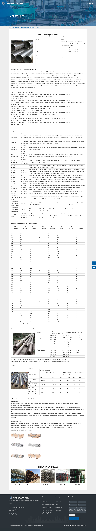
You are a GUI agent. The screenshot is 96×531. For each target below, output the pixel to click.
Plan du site (57, 512)
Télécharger (72, 514)
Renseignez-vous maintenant (75, 518)
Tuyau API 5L (18, 484)
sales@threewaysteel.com (14, 509)
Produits (55, 2)
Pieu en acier (44, 502)
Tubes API (77, 484)
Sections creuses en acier (46, 507)
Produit (56, 504)
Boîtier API (62, 484)
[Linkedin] (13, 514)
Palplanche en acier (48, 484)
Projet (60, 2)
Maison (31, 2)
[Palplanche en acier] (48, 476)
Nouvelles (48, 2)
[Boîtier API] (63, 476)
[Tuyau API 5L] (18, 476)
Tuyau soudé (44, 501)
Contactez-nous (33, 5)
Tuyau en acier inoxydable (47, 512)
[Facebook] (10, 514)
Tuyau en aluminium (45, 513)
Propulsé (68, 37)
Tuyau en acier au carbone (47, 510)
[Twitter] (16, 514)
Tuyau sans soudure (45, 509)
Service (77, 2)
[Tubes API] (77, 476)
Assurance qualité (68, 2)
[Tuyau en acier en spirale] (33, 476)
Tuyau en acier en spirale (33, 484)
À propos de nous (39, 2)
